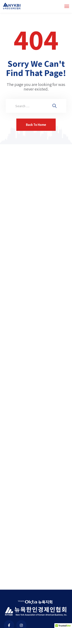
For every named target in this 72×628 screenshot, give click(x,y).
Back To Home (36, 125)
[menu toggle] (66, 6)
